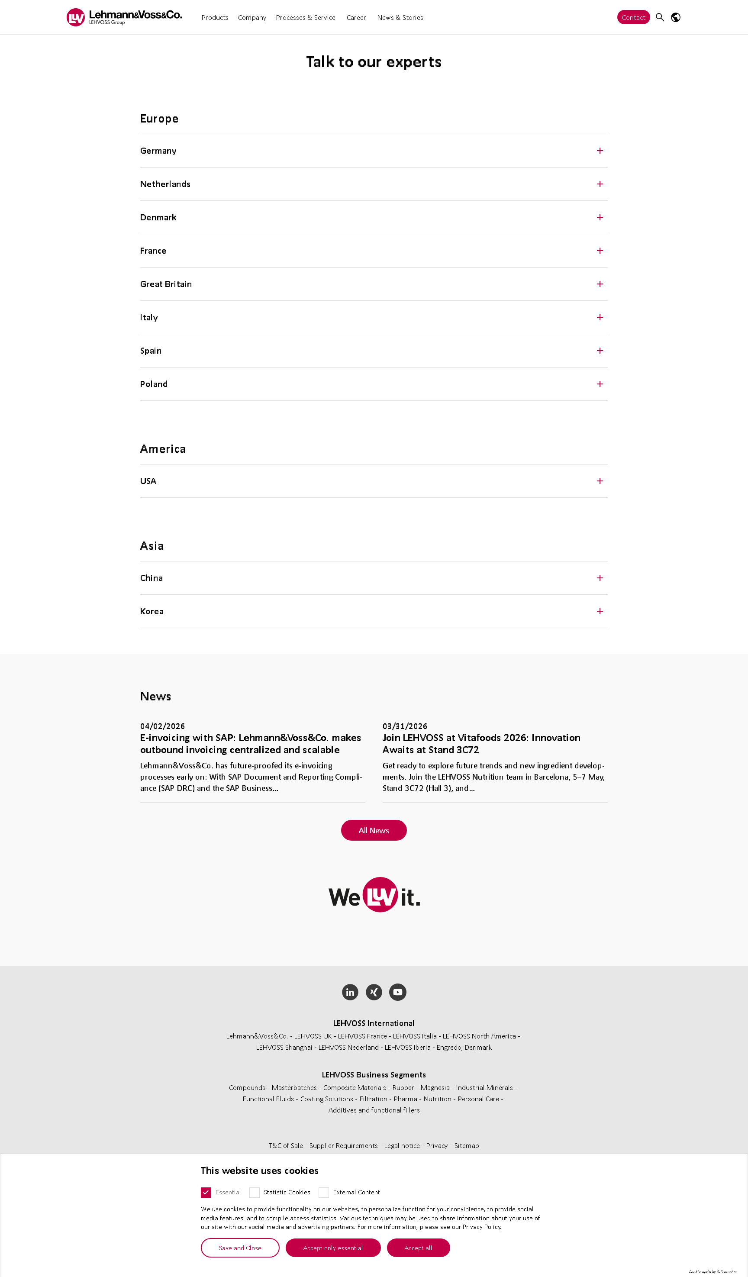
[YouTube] (397, 992)
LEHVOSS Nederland (349, 1047)
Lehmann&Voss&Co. (257, 1036)
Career (356, 17)
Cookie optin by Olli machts (713, 1272)
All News (374, 830)
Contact (633, 17)
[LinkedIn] (350, 992)
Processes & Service (305, 17)
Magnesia (436, 1087)
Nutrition (438, 1098)
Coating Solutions (327, 1098)
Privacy (438, 1145)
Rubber (404, 1087)
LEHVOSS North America (479, 1036)
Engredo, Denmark (464, 1047)
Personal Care (479, 1098)
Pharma (406, 1098)
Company (252, 17)
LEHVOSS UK (313, 1036)
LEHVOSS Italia (415, 1036)
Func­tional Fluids (269, 1098)
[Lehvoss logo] (124, 17)
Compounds (248, 1087)
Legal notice (403, 1145)
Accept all (418, 1247)
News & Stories (400, 17)
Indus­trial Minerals (485, 1087)
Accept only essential (333, 1247)
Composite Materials (355, 1087)
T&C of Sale (287, 1145)
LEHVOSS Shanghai (284, 1047)
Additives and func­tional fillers (374, 1110)
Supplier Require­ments (345, 1145)
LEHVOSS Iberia (408, 1047)
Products (215, 17)
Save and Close (240, 1247)
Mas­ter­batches (295, 1087)
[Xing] (374, 992)
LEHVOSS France (362, 1036)
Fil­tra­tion (374, 1098)
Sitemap (467, 1145)
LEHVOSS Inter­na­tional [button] (374, 1023)
